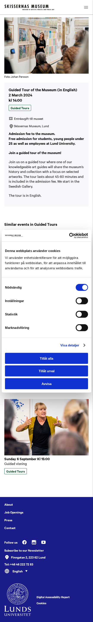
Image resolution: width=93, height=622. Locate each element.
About (8, 504)
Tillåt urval (47, 371)
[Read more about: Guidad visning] (46, 454)
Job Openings (13, 512)
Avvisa (46, 383)
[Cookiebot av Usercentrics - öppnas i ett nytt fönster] (69, 235)
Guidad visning (15, 463)
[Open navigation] (86, 7)
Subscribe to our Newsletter (24, 550)
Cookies (41, 603)
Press (8, 520)
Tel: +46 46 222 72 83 (18, 564)
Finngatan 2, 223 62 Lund (28, 557)
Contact (10, 528)
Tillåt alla (46, 358)
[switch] (82, 300)
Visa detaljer (69, 345)
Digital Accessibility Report (53, 597)
